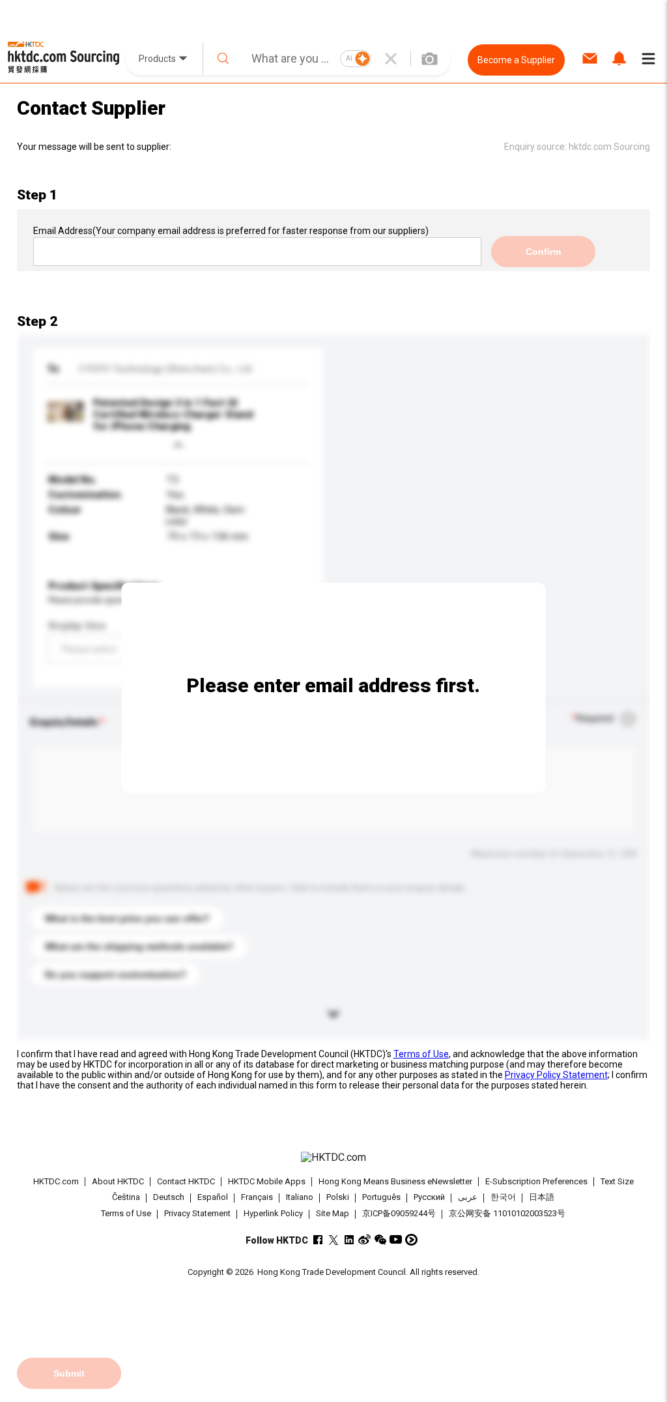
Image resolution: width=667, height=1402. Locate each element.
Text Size (617, 1181)
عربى (467, 1198)
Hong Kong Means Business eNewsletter (395, 1181)
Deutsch (168, 1198)
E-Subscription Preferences (536, 1181)
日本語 (541, 1198)
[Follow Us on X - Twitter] (333, 1239)
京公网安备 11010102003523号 (507, 1213)
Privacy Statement (197, 1213)
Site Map (332, 1213)
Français (257, 1198)
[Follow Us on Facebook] (317, 1239)
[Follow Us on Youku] (411, 1239)
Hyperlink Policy (273, 1213)
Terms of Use (421, 1054)
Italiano (299, 1198)
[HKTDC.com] (333, 1157)
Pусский (429, 1198)
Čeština (126, 1198)
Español (212, 1198)
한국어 (503, 1198)
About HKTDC (118, 1181)
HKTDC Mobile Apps (266, 1181)
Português (381, 1198)
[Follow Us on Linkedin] (349, 1239)
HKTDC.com (56, 1181)
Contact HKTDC (186, 1181)
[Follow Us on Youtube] (396, 1239)
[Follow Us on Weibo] (364, 1239)
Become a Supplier (516, 60)
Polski (337, 1198)
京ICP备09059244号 (399, 1213)
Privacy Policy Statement (556, 1075)
